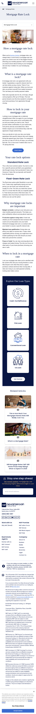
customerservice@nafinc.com (25, 597)
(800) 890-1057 (7, 514)
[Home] (18, 3)
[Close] (34, 691)
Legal (20, 552)
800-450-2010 (15, 586)
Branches (22, 550)
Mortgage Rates (10, 9)
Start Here (18, 150)
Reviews (21, 542)
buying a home (14, 55)
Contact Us (22, 555)
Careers (21, 547)
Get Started (18, 379)
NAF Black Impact (24, 530)
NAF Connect (6, 544)
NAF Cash (5, 549)
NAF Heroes (22, 528)
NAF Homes (5, 547)
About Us (22, 540)
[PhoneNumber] (2, 3)
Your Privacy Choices (18, 706)
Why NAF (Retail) (7, 525)
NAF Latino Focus (24, 525)
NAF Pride (22, 533)
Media (21, 545)
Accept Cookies (18, 710)
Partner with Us (6, 542)
